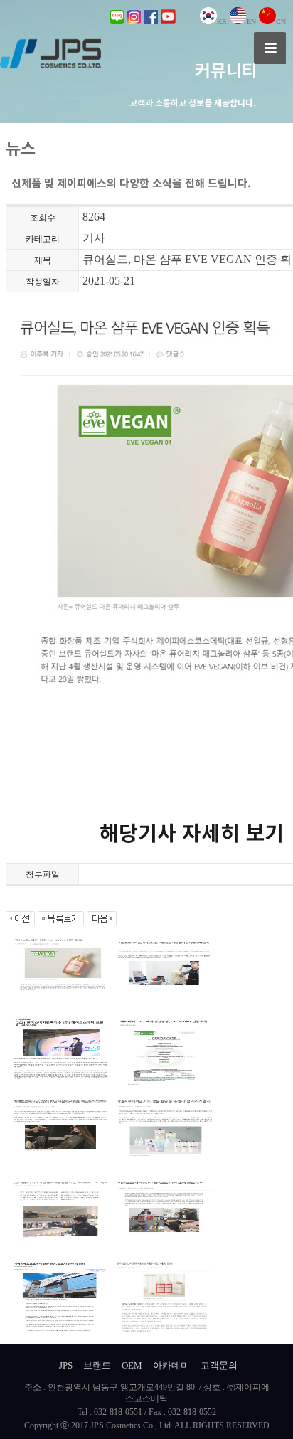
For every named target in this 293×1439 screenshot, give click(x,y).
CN (281, 22)
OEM (132, 1365)
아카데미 (171, 1365)
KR (222, 22)
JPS (66, 1365)
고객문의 (219, 1365)
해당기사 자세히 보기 (192, 831)
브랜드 (97, 1365)
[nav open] (270, 48)
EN (251, 22)
